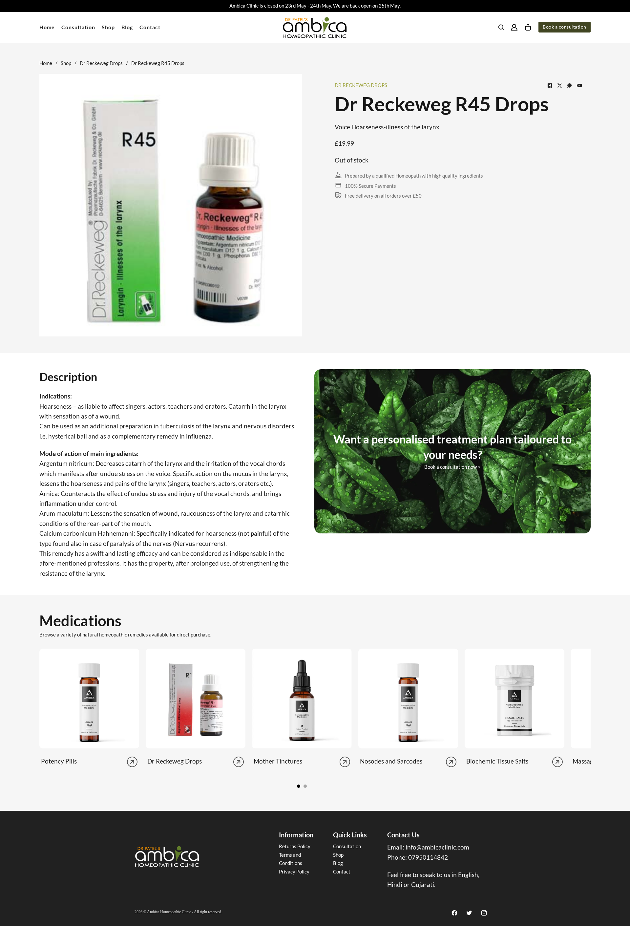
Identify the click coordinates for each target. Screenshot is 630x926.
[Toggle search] (501, 27)
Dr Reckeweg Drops (101, 63)
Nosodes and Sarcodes (391, 761)
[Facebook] (550, 85)
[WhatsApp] (569, 85)
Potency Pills (59, 761)
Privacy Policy (294, 871)
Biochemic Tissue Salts (497, 761)
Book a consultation (564, 27)
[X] (559, 85)
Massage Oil (589, 761)
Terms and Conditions (290, 859)
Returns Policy (294, 846)
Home (47, 27)
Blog (127, 27)
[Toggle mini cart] (528, 27)
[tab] (298, 786)
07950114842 (428, 857)
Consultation (78, 27)
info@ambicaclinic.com (437, 847)
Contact (149, 27)
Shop (108, 27)
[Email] (579, 85)
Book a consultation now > (452, 467)
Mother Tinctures (278, 761)
